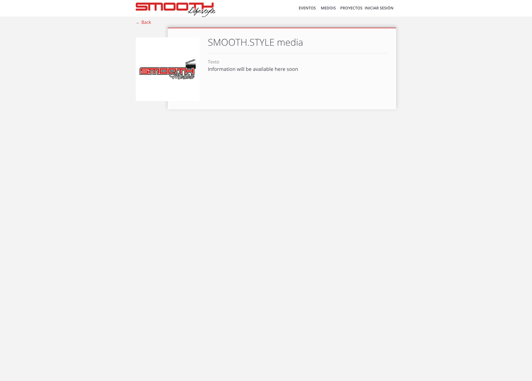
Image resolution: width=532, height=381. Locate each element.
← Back (143, 22)
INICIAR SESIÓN (379, 8)
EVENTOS (307, 8)
